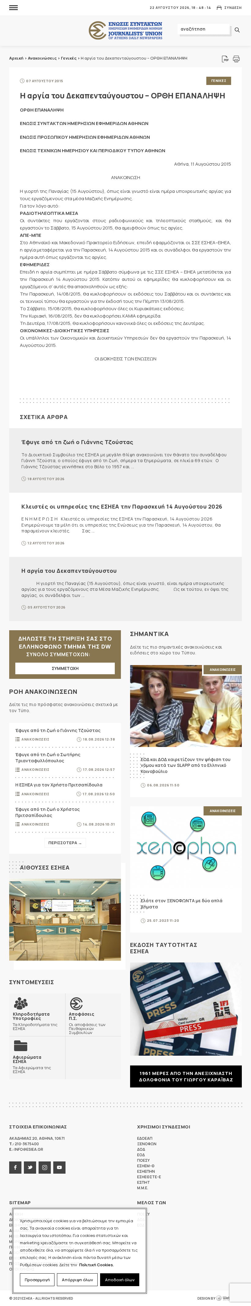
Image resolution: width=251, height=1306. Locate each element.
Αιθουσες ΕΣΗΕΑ (45, 867)
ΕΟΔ (141, 1154)
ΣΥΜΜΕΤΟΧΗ (65, 668)
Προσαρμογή (37, 1279)
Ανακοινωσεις (35, 739)
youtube (59, 1167)
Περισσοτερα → (65, 842)
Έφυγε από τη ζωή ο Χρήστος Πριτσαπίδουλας (47, 812)
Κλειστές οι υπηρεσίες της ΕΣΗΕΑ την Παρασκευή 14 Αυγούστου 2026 (122, 506)
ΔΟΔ (141, 1149)
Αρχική (16, 58)
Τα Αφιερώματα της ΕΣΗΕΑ (32, 1064)
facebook (15, 1167)
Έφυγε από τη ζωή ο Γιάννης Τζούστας (77, 442)
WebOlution (229, 1298)
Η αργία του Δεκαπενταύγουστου (69, 570)
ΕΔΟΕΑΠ (144, 1138)
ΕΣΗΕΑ (125, 30)
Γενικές (69, 58)
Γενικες (219, 80)
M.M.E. (142, 1187)
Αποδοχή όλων (120, 1279)
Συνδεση (233, 7)
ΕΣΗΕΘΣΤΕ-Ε (149, 1176)
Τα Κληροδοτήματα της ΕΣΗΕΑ (35, 1021)
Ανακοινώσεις (42, 58)
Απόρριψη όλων (77, 1279)
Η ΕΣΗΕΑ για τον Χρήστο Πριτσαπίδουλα (59, 785)
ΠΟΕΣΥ (143, 1160)
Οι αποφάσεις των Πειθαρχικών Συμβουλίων (87, 1023)
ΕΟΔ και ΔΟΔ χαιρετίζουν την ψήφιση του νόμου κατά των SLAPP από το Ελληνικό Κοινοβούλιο (185, 765)
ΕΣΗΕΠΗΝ (146, 1171)
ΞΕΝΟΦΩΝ (146, 1143)
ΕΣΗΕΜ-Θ (146, 1165)
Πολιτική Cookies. (96, 1264)
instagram (45, 1167)
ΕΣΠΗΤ (143, 1182)
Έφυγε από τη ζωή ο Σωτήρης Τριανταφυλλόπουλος (47, 757)
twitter (30, 1167)
